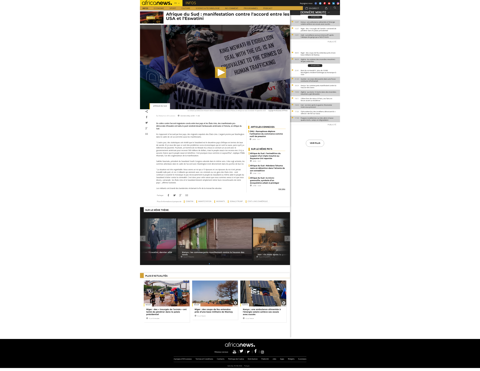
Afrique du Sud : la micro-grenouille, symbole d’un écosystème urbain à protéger (264, 180)
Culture (186, 9)
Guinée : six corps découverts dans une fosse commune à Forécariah (318, 80)
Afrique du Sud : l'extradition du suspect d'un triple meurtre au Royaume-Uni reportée (265, 156)
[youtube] (234, 351)
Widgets (291, 359)
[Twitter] (241, 351)
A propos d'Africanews (183, 359)
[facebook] (255, 351)
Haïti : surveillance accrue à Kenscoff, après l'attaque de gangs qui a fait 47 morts (317, 36)
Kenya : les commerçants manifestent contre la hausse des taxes (318, 86)
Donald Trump (236, 201)
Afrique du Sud (160, 106)
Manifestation (204, 201)
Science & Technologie (208, 9)
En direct (313, 9)
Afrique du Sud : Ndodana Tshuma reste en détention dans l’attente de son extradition (267, 168)
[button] (220, 72)
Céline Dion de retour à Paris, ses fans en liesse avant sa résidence (316, 99)
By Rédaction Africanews (165, 116)
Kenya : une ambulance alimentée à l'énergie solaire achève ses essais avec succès (318, 23)
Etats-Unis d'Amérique (258, 201)
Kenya (245, 305)
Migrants (220, 201)
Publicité (265, 359)
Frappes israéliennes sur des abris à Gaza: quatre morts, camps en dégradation (317, 119)
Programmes (251, 9)
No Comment (231, 9)
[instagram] (262, 351)
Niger (148, 305)
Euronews (302, 359)
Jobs (274, 359)
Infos (145, 9)
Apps (282, 359)
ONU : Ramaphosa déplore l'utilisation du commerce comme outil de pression (266, 134)
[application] (215, 67)
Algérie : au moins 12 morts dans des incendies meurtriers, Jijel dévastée (318, 93)
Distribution (253, 359)
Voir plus (315, 143)
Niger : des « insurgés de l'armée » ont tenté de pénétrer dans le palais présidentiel (318, 30)
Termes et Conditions (204, 359)
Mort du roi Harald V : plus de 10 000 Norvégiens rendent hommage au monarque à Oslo (318, 72)
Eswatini (189, 201)
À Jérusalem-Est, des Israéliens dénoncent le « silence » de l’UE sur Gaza (318, 112)
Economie (159, 9)
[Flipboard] (248, 351)
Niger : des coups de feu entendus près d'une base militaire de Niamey (318, 54)
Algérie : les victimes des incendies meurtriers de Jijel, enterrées (318, 60)
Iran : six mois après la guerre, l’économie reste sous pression (316, 106)
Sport (173, 9)
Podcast (267, 9)
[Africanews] (156, 2)
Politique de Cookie (236, 359)
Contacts (220, 359)
